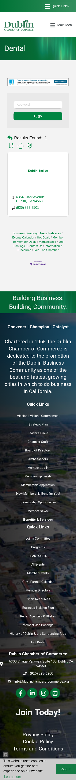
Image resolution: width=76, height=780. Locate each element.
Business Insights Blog (38, 608)
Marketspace (47, 241)
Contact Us (34, 246)
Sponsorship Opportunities (38, 502)
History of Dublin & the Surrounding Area (38, 634)
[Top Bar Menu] (57, 6)
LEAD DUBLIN (38, 556)
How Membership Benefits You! (38, 494)
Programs (38, 547)
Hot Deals (43, 237)
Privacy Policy (38, 735)
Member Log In (38, 468)
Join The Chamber (46, 250)
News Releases (50, 233)
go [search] (40, 116)
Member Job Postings (38, 625)
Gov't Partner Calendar (38, 582)
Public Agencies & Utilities (38, 616)
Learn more (12, 777)
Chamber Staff (38, 442)
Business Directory (25, 233)
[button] (9, 138)
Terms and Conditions (38, 749)
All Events (38, 564)
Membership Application (38, 485)
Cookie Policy (38, 742)
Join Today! (38, 712)
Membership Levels (38, 476)
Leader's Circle (38, 433)
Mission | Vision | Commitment (38, 416)
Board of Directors (38, 450)
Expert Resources (38, 599)
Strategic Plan (38, 424)
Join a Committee (38, 538)
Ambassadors (38, 459)
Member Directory (38, 590)
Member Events (38, 573)
